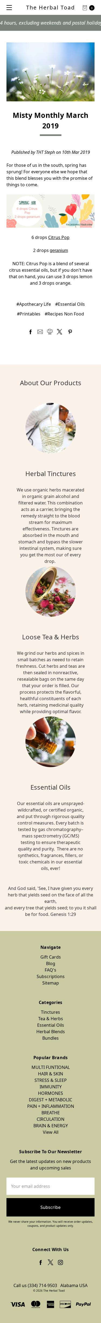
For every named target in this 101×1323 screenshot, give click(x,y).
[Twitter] (59, 331)
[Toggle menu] (7, 7)
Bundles (50, 1038)
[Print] (50, 331)
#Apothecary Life (33, 304)
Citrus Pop (58, 237)
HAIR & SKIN (50, 1074)
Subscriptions (51, 976)
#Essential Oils (70, 304)
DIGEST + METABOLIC (50, 1100)
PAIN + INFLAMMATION (50, 1106)
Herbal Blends (50, 1032)
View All (50, 1132)
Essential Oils (50, 1025)
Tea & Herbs (50, 1019)
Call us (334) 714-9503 (35, 1285)
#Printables (28, 314)
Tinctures (50, 1012)
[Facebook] (30, 331)
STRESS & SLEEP (50, 1080)
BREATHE (50, 1113)
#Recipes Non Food (64, 314)
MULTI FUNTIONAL (51, 1067)
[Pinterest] (70, 331)
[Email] (40, 331)
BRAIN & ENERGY (50, 1126)
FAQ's (50, 970)
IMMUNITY (51, 1087)
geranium (59, 250)
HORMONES (50, 1093)
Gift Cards (50, 957)
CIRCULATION (50, 1119)
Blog (50, 963)
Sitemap (50, 983)
